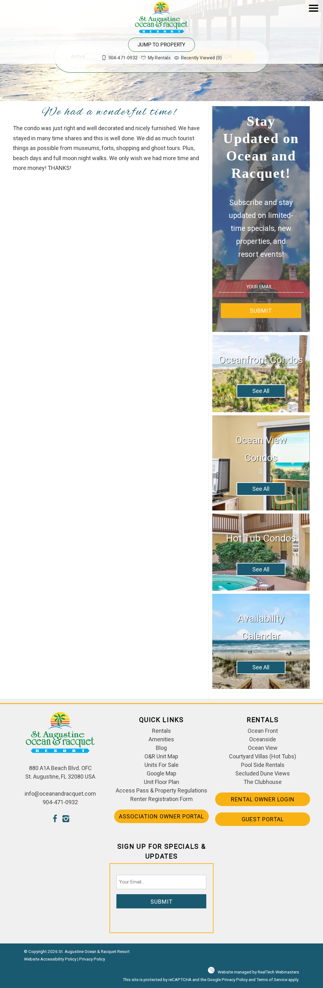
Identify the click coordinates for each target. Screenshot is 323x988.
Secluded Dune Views (262, 773)
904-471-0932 (60, 802)
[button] (313, 35)
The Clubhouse (263, 782)
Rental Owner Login (263, 799)
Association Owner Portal (161, 816)
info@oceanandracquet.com (60, 793)
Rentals (161, 730)
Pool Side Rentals (263, 765)
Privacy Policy (92, 958)
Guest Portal (263, 819)
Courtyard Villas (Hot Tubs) (262, 756)
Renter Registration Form (161, 799)
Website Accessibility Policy (50, 958)
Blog (161, 747)
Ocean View (263, 747)
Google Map (161, 773)
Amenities (161, 739)
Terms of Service (271, 979)
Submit (261, 310)
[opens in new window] (54, 819)
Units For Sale (161, 765)
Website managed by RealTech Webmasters (258, 971)
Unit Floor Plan (161, 782)
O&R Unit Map (161, 756)
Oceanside (262, 739)
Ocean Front (263, 730)
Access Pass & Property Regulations (161, 790)
